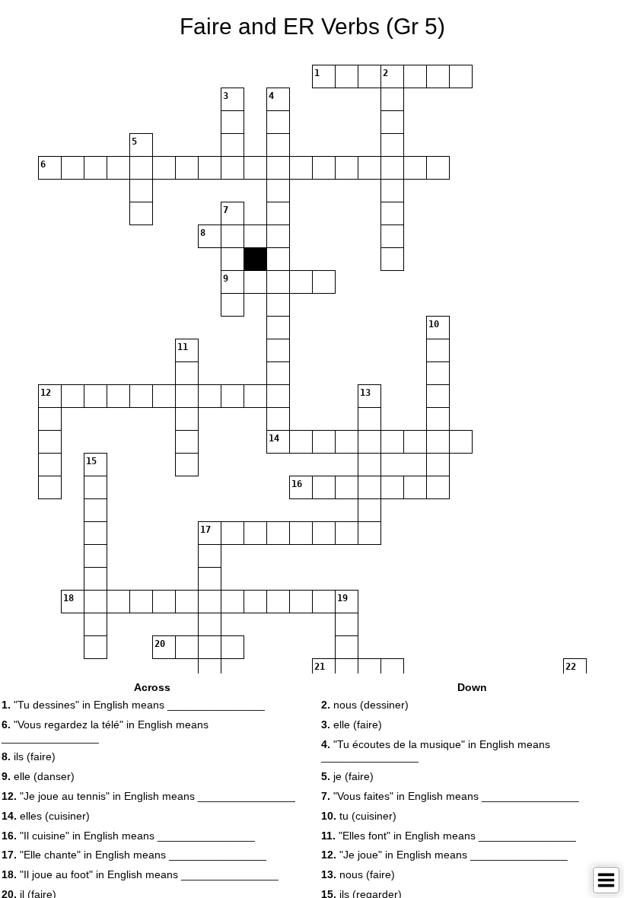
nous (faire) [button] (358, 874)
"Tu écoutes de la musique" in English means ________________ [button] (435, 750)
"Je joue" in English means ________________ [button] (444, 855)
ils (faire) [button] (29, 756)
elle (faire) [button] (351, 724)
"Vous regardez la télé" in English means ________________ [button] (105, 731)
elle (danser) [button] (38, 776)
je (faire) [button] (347, 776)
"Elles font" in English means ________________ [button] (448, 836)
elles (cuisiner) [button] (46, 816)
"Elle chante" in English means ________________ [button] (134, 855)
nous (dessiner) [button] (365, 705)
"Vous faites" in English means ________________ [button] (450, 796)
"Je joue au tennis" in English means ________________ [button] (148, 796)
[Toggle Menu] (606, 880)
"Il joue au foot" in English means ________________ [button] (140, 874)
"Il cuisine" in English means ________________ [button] (128, 836)
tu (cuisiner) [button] (358, 816)
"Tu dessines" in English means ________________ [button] (133, 705)
